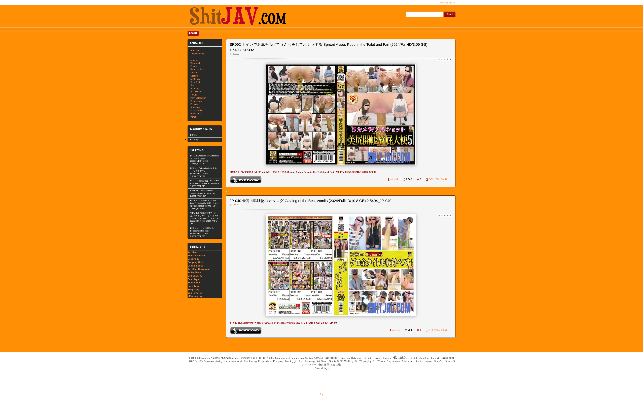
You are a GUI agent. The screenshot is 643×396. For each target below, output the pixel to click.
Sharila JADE (335, 361)
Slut (192, 85)
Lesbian (194, 72)
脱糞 (338, 364)
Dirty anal (355, 358)
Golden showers (382, 358)
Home (450, 33)
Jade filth (435, 358)
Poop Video (196, 101)
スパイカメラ (309, 364)
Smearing (195, 107)
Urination (418, 361)
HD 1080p (194, 140)
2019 (192, 358)
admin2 (394, 179)
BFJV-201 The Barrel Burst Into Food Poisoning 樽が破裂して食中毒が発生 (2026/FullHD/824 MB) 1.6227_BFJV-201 (204, 205)
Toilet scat (406, 361)
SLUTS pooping (363, 361)
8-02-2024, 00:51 (438, 179)
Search (449, 14)
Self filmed (321, 361)
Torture (193, 94)
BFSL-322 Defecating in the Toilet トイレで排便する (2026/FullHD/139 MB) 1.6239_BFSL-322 (203, 172)
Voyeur (428, 361)
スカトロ (449, 361)
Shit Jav (236, 54)
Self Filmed (195, 91)
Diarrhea (345, 358)
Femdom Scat (197, 69)
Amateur (194, 60)
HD (261, 358)
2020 (198, 358)
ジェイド (438, 361)
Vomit (193, 117)
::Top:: (321, 394)
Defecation (244, 357)
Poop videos (264, 361)
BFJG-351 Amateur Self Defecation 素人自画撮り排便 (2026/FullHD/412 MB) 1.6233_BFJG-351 (204, 160)
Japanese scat (197, 53)
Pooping (295, 358)
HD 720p (193, 135)
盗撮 (332, 364)
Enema (193, 66)
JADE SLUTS (195, 361)
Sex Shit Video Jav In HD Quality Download (238, 17)
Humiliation (195, 113)
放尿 (326, 364)
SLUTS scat (378, 361)
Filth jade (367, 358)
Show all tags (321, 368)
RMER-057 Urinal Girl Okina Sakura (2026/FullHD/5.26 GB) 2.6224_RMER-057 (202, 193)
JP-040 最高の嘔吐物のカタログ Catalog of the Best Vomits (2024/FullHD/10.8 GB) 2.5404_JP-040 (310, 201)
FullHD (255, 357)
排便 (320, 364)
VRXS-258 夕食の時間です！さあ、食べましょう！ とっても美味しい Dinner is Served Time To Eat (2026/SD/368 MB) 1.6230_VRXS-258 (204, 218)
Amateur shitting (220, 357)
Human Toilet (196, 110)
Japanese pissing (212, 361)
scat (302, 358)
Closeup (233, 358)
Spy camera (393, 361)
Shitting (309, 358)
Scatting (194, 76)
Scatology (195, 79)
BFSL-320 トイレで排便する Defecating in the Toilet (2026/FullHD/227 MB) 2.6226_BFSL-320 (202, 232)
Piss (245, 361)
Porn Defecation (198, 98)
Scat (300, 361)
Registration (208, 33)
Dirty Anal (195, 63)
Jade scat (447, 357)
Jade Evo (424, 358)
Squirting (194, 88)
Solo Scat (195, 82)
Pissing (194, 104)
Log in (193, 33)
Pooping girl (290, 361)
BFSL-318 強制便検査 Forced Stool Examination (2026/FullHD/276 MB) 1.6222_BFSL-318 (204, 183)
